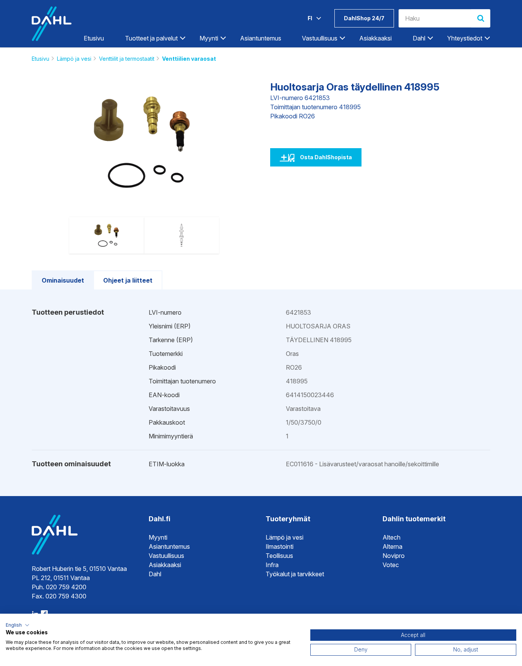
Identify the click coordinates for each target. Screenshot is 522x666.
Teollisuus (279, 555)
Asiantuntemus (260, 38)
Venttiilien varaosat (189, 58)
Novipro (394, 555)
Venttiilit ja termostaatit (126, 58)
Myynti (158, 537)
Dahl (155, 574)
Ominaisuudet (63, 280)
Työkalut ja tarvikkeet (295, 574)
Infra (272, 565)
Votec (391, 565)
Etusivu (94, 38)
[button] (17, 625)
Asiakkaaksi (375, 38)
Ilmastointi (279, 546)
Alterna (392, 546)
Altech (391, 537)
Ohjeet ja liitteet (127, 280)
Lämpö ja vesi (74, 58)
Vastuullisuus (166, 555)
